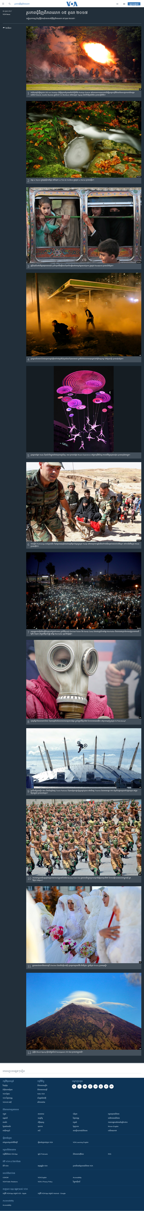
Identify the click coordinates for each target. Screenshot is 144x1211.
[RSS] (101, 1086)
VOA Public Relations (10, 1182)
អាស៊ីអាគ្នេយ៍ (6, 1130)
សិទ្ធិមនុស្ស (41, 1122)
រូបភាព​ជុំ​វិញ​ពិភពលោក (22, 4)
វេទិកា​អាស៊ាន (41, 1102)
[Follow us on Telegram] (95, 1086)
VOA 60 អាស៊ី (7, 1102)
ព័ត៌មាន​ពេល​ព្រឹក (42, 1085)
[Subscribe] (111, 1086)
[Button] (7, 28)
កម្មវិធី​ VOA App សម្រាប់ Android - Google (52, 1193)
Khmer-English (113, 1126)
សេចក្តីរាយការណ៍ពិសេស (80, 1130)
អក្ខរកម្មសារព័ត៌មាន (113, 1114)
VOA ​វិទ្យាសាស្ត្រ (7, 1098)
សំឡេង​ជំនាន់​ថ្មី (41, 1098)
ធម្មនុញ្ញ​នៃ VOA (42, 1166)
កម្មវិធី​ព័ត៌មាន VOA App (10, 1154)
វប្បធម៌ (75, 1122)
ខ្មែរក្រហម (76, 1126)
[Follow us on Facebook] (74, 1086)
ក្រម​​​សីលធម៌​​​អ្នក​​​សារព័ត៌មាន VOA (83, 1166)
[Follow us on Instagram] (90, 1086)
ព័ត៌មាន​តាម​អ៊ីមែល (78, 1154)
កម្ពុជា (4, 1114)
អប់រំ (39, 1130)
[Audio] (117, 4)
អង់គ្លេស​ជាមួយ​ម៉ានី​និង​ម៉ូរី (10, 1142)
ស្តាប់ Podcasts (43, 1154)
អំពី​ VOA (5, 1166)
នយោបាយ (41, 1114)
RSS (109, 1154)
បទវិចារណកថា (112, 1130)
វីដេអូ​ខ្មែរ (5, 1085)
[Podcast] (106, 1086)
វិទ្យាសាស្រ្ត (76, 1118)
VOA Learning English (80, 1142)
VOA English (42, 1177)
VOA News (6, 14)
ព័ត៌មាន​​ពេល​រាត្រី (42, 1090)
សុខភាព (40, 1126)
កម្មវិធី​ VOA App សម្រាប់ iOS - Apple (14, 1193)
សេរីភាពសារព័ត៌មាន (114, 1118)
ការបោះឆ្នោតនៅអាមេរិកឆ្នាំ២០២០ (118, 1122)
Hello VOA (41, 1094)
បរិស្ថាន (75, 1114)
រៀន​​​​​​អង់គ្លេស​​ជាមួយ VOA (45, 1142)
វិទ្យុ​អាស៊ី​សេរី (76, 1182)
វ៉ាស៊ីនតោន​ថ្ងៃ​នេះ (8, 1090)
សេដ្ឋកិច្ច (40, 1118)
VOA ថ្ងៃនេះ (6, 1094)
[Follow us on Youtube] (85, 1086)
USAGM (5, 1177)
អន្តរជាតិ (5, 1118)
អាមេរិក (5, 1122)
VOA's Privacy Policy (45, 1182)
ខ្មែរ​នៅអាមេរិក (7, 1126)
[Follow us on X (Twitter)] (79, 1086)
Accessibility (77, 1177)
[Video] (124, 4)
